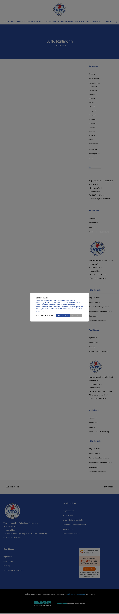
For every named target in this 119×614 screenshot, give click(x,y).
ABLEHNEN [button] (76, 315)
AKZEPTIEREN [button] (63, 315)
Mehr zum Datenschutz (45, 315)
